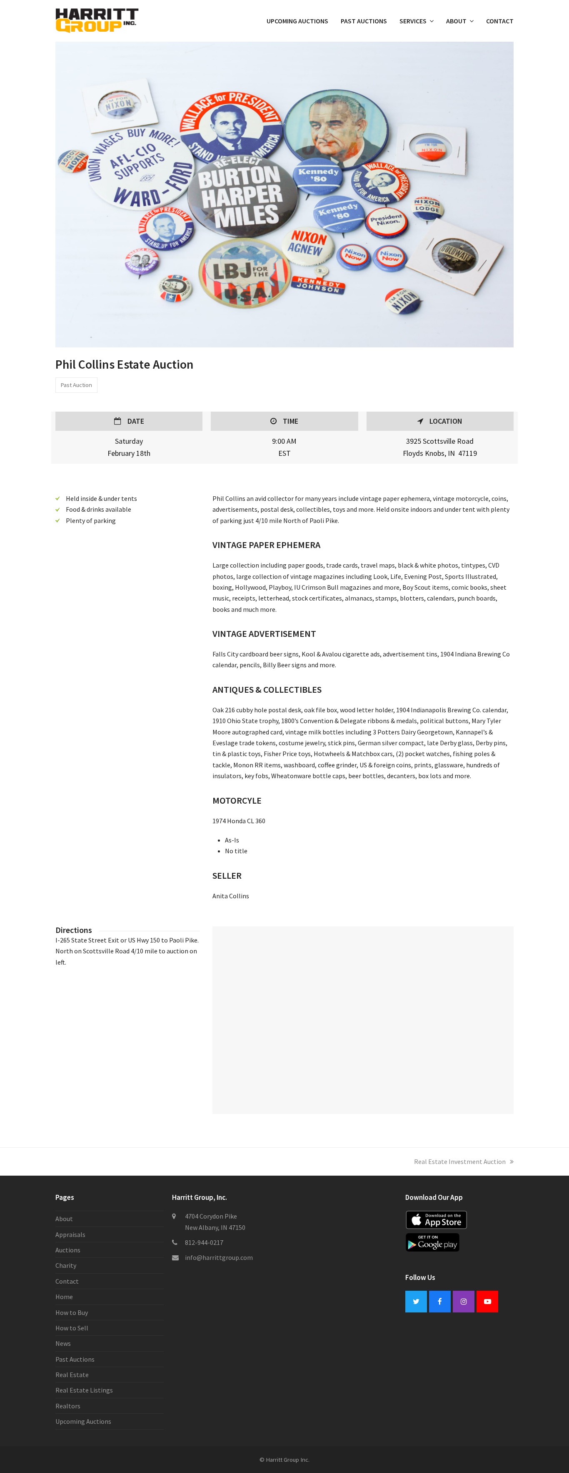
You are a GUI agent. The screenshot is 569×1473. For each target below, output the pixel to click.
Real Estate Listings (84, 1390)
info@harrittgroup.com (219, 1257)
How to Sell (71, 1328)
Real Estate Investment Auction (460, 1161)
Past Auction (76, 385)
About (64, 1218)
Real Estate (72, 1374)
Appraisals (70, 1234)
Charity (65, 1265)
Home (64, 1296)
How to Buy (71, 1312)
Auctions (67, 1250)
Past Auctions (75, 1359)
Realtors (67, 1406)
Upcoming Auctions (83, 1421)
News (63, 1343)
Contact (67, 1281)
